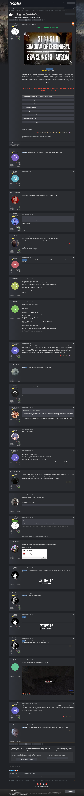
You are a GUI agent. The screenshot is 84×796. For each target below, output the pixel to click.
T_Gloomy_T (15, 235)
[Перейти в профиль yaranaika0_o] (11, 14)
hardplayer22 (24, 152)
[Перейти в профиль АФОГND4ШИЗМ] (15, 200)
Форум (18, 8)
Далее (40, 19)
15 (28, 19)
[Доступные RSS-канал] (74, 780)
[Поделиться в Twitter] (12, 770)
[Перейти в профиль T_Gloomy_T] (15, 243)
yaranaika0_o (19, 15)
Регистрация (71, 2)
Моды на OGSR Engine (34, 15)
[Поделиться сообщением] (73, 150)
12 (21, 19)
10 (17, 19)
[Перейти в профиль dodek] (15, 157)
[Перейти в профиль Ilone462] (15, 667)
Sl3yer (23, 640)
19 (36, 19)
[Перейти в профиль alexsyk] (15, 393)
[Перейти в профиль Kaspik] (15, 309)
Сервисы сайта (43, 8)
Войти (57, 758)
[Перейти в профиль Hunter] (15, 732)
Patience (15, 494)
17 (32, 19)
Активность (34, 8)
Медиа (23, 8)
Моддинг (51, 8)
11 (19, 19)
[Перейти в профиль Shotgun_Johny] (15, 414)
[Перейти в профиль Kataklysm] (15, 600)
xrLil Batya (15, 214)
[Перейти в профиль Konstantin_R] (15, 372)
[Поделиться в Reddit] (16, 770)
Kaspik (15, 301)
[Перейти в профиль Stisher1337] (15, 264)
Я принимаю (70, 791)
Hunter (15, 724)
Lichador (15, 567)
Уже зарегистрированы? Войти (59, 2)
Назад (13, 19)
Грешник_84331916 (15, 472)
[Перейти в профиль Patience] (15, 502)
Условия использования (22, 794)
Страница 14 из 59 (47, 19)
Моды (13, 8)
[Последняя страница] (42, 20)
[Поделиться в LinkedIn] (17, 770)
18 (34, 19)
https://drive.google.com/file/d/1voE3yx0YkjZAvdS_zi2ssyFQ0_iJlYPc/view (40, 240)
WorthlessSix (15, 541)
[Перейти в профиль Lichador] (15, 575)
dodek (15, 150)
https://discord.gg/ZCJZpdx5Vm (42, 139)
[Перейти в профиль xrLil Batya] (15, 221)
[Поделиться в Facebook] (14, 770)
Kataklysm (15, 593)
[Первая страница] (10, 20)
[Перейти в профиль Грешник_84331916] (15, 480)
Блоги (28, 8)
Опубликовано (27, 24)
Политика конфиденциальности (42, 786)
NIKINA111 (15, 171)
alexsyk (15, 385)
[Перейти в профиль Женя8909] (15, 286)
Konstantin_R (15, 364)
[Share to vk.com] (10, 770)
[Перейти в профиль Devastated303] (15, 457)
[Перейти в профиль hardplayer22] (15, 350)
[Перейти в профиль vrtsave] (15, 436)
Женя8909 (15, 278)
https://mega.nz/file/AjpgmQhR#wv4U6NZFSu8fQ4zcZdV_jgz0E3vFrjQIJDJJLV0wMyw (40, 478)
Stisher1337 (15, 257)
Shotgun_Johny (15, 407)
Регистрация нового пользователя (27, 759)
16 (30, 19)
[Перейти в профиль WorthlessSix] (15, 549)
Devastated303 (15, 450)
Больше (57, 8)
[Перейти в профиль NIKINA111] (15, 178)
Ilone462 (15, 659)
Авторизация (62, 13)
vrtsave (15, 429)
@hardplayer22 (49, 69)
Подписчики (68, 13)
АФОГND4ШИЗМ (15, 192)
